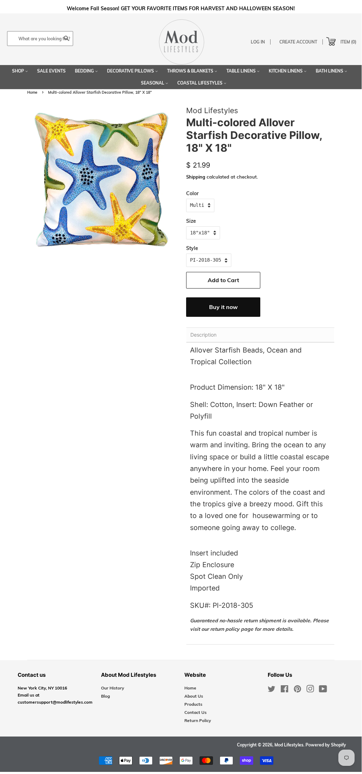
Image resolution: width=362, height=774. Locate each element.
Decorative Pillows (131, 71)
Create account (298, 42)
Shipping (195, 177)
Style (192, 248)
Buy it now (223, 306)
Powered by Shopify (325, 744)
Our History (112, 688)
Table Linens (241, 71)
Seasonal (153, 83)
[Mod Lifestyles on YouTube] (323, 690)
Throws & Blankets (190, 71)
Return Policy (197, 720)
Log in (258, 42)
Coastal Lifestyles (200, 83)
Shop (18, 71)
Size (191, 221)
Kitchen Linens (286, 71)
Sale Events (51, 71)
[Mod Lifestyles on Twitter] (271, 690)
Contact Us (195, 712)
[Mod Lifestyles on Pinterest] (297, 690)
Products (193, 704)
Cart (324, 39)
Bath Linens (330, 71)
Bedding (85, 71)
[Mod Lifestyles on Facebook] (284, 690)
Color (192, 193)
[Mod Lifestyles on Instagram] (310, 690)
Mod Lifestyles (288, 744)
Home (32, 92)
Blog (105, 696)
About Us (193, 696)
